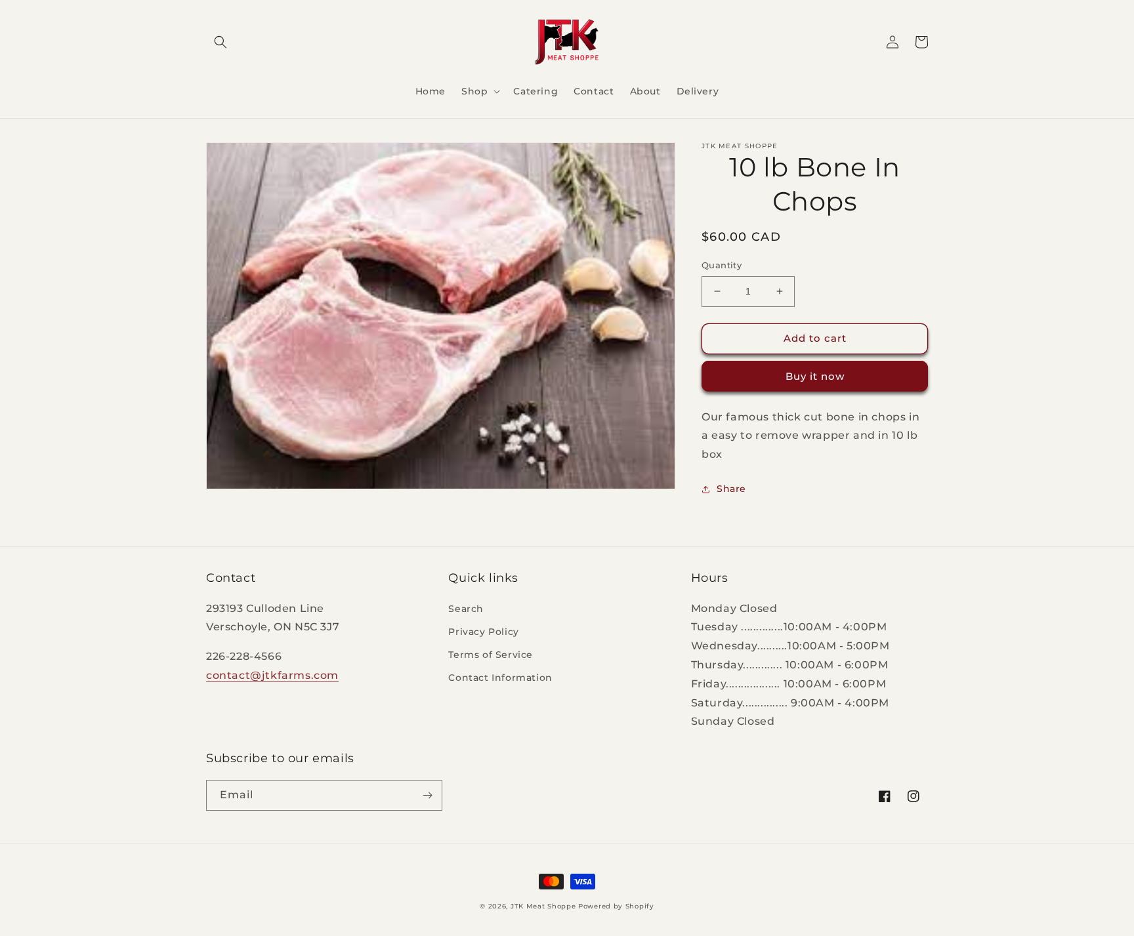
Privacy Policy (483, 632)
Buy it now (815, 376)
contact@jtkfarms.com (272, 675)
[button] (220, 42)
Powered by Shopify (616, 906)
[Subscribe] (427, 795)
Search (466, 609)
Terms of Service (490, 655)
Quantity (722, 265)
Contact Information (500, 677)
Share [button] (731, 489)
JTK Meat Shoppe (543, 906)
